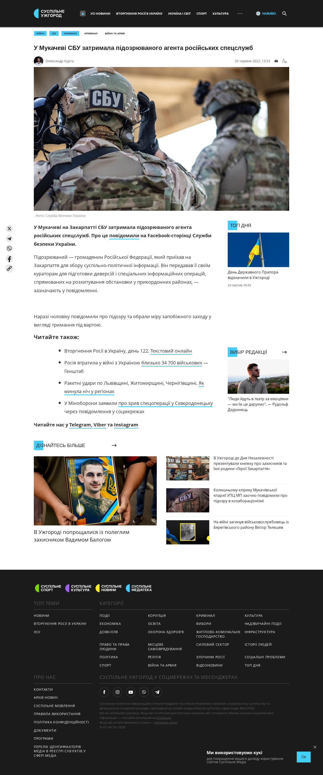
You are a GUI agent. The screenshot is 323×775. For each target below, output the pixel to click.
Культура (221, 13)
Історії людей (258, 644)
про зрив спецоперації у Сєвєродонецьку (165, 403)
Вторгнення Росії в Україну (139, 13)
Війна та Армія (115, 33)
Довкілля (109, 632)
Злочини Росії (210, 657)
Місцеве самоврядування (165, 646)
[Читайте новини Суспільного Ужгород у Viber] (144, 692)
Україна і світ (179, 13)
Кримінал (90, 33)
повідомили (124, 235)
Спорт (201, 13)
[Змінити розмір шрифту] (284, 61)
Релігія (154, 657)
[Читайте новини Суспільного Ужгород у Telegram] (157, 692)
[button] (9, 228)
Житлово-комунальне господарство (218, 634)
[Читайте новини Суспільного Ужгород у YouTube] (130, 692)
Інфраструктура (260, 632)
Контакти (43, 689)
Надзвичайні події (263, 623)
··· (240, 13)
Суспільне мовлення (54, 705)
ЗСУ (37, 632)
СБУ (54, 33)
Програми (43, 738)
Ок (303, 757)
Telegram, (80, 424)
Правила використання (57, 714)
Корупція (157, 615)
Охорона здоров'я (166, 632)
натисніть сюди (165, 722)
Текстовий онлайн (171, 351)
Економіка (110, 623)
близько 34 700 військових (171, 362)
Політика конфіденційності (61, 722)
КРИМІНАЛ (70, 33)
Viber (100, 424)
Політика (109, 657)
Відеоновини (209, 665)
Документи (45, 730)
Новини (41, 615)
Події (105, 615)
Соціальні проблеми (265, 657)
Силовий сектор (212, 644)
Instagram (126, 424)
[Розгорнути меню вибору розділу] (83, 13)
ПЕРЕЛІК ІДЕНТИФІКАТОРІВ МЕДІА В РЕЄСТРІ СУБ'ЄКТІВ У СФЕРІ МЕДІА (60, 751)
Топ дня (253, 665)
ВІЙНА (40, 33)
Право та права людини (115, 646)
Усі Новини (100, 13)
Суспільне (163, 718)
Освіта (154, 623)
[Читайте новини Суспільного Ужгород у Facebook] (104, 692)
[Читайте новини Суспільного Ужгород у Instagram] (117, 692)
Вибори (203, 623)
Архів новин (46, 697)
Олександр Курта (60, 61)
